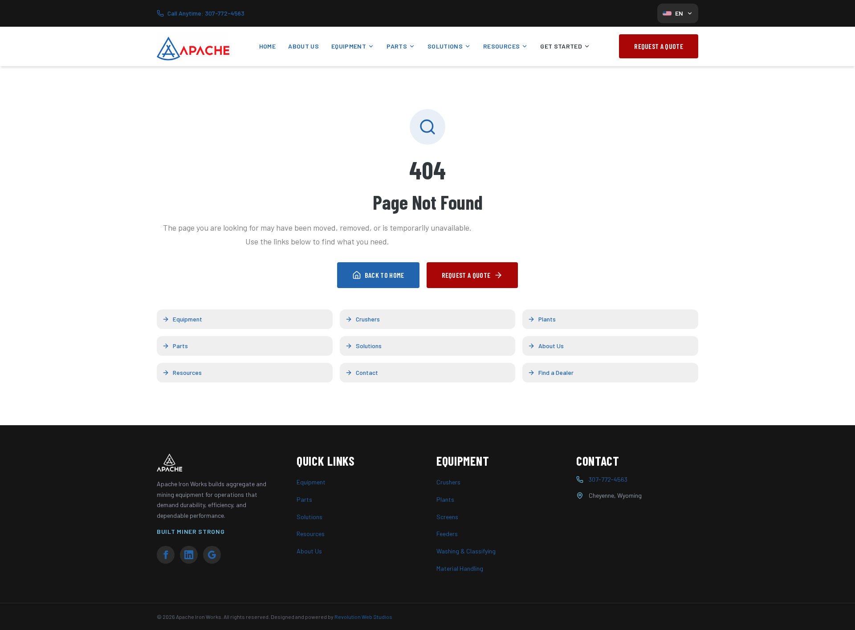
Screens (447, 516)
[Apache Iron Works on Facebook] (166, 555)
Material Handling (459, 568)
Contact (367, 372)
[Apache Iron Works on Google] (212, 555)
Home (267, 46)
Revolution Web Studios (363, 617)
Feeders (447, 533)
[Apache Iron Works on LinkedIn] (189, 555)
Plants (547, 319)
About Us (303, 46)
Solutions (445, 46)
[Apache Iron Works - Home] (193, 46)
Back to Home (384, 275)
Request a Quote (658, 46)
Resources (501, 46)
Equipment (348, 46)
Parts (397, 46)
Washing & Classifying (466, 551)
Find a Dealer (556, 372)
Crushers (368, 319)
